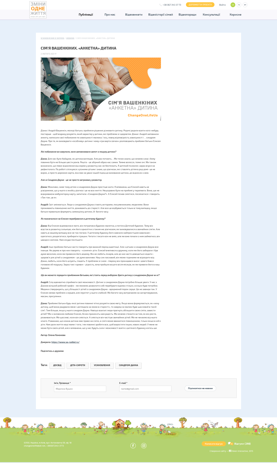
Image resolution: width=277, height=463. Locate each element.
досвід (57, 365)
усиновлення (102, 365)
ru (239, 5)
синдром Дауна (128, 365)
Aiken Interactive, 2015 (242, 451)
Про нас (110, 14)
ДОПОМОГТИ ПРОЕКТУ (200, 4)
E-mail (123, 383)
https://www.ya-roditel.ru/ (65, 342)
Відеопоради (187, 14)
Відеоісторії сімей (160, 14)
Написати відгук (214, 443)
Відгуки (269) (242, 443)
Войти (222, 5)
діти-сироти (77, 365)
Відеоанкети (134, 14)
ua (233, 5)
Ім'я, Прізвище (62, 383)
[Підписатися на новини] (200, 384)
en (245, 5)
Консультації (211, 14)
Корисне (235, 14)
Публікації (86, 14)
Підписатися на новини (200, 388)
